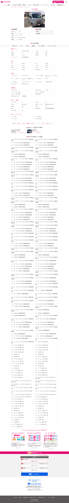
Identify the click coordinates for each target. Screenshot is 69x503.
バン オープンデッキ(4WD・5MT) (41, 375)
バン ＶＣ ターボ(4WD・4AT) (16, 372)
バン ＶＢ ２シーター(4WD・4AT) (17, 363)
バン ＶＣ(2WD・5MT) (39, 363)
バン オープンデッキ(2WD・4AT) (17, 375)
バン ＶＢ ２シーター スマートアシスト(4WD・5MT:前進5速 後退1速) (22, 175)
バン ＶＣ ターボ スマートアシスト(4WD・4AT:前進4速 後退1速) (46, 187)
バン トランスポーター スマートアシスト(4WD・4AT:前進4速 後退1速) (46, 151)
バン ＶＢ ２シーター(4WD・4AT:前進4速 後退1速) (44, 169)
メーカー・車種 (25, 459)
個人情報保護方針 (25, 497)
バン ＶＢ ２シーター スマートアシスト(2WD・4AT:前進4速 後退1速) (46, 172)
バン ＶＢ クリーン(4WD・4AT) (17, 358)
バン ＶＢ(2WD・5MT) (39, 352)
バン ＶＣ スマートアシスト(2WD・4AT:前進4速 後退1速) (45, 178)
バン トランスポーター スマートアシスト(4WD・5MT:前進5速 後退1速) (22, 151)
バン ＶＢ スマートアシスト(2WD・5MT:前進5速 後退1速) (21, 162)
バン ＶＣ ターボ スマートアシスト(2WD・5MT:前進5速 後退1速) (22, 183)
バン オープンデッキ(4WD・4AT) (17, 377)
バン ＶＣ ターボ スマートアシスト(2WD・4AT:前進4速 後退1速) (46, 183)
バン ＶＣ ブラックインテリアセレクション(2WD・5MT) (45, 391)
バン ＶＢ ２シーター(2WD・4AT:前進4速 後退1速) (44, 166)
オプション (43, 123)
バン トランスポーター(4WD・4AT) (17, 352)
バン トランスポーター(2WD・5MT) (41, 347)
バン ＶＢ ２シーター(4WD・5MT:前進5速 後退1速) (20, 169)
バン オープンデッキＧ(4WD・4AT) (17, 347)
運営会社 (15, 497)
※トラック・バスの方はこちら (43, 455)
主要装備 (27, 123)
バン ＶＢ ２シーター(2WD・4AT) (17, 361)
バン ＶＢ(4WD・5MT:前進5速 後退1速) (18, 156)
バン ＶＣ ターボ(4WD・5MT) (41, 370)
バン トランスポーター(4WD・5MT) (41, 349)
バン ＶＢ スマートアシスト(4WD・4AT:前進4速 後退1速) (45, 164)
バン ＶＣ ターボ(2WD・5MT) (41, 368)
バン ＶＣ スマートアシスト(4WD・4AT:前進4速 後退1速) (45, 180)
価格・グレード (48, 123)
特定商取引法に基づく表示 (33, 497)
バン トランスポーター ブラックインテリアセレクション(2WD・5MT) (45, 378)
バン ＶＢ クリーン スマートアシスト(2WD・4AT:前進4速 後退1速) (22, 159)
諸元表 (24, 123)
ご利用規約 (19, 497)
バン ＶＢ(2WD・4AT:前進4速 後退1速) (42, 154)
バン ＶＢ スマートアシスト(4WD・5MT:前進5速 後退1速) (21, 164)
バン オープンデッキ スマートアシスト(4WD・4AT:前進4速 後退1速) (46, 140)
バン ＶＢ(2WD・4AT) (15, 354)
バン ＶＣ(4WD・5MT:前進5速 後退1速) (18, 333)
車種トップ (19, 123)
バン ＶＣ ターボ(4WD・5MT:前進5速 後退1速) (19, 293)
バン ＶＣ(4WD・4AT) (15, 368)
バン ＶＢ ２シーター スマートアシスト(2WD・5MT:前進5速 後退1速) (22, 172)
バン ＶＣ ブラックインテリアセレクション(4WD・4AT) (21, 396)
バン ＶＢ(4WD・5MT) (39, 354)
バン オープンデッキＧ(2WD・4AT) (17, 345)
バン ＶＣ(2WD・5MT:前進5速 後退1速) (42, 330)
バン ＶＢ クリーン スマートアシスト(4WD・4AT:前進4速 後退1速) (46, 159)
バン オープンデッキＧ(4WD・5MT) (41, 345)
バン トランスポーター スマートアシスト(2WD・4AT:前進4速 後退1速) (46, 148)
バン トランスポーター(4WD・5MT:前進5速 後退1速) (20, 145)
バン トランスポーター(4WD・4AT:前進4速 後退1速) (44, 145)
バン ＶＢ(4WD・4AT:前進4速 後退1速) (42, 156)
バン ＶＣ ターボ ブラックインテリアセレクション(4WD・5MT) (46, 388)
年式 (23, 463)
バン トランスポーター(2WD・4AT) (17, 349)
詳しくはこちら (18, 447)
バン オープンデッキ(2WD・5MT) (41, 372)
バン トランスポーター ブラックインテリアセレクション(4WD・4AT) (21, 385)
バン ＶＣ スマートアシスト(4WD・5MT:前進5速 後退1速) (21, 180)
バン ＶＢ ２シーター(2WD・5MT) (41, 358)
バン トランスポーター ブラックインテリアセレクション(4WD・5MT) (45, 381)
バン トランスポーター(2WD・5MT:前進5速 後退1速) (20, 142)
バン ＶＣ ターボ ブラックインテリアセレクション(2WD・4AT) (22, 388)
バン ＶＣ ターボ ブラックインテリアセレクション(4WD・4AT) (22, 391)
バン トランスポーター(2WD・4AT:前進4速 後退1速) (44, 142)
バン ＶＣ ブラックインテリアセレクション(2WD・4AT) (21, 394)
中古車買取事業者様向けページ (42, 497)
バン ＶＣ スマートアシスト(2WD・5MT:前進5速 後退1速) (21, 178)
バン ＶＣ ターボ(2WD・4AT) (16, 370)
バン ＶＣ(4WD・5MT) (39, 365)
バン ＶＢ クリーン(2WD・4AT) (41, 356)
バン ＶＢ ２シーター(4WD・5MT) (41, 361)
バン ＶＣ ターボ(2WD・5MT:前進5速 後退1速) (43, 290)
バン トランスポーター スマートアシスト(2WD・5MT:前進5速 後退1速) (22, 148)
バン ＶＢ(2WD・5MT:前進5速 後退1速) (18, 154)
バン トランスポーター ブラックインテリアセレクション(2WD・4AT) (21, 381)
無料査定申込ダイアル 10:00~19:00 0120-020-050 (58, 2)
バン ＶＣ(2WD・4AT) (15, 365)
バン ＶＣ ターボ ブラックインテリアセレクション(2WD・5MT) (46, 385)
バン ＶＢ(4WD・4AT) (15, 356)
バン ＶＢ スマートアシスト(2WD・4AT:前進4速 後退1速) (45, 162)
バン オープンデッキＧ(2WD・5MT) (41, 341)
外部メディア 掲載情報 (51, 497)
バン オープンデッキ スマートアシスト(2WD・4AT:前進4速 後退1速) (22, 140)
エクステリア (33, 123)
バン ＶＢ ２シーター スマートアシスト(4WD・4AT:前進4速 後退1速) (46, 175)
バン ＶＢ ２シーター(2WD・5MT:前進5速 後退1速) (20, 166)
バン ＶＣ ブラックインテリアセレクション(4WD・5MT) (45, 394)
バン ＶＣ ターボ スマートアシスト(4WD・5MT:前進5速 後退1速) (22, 187)
